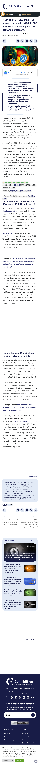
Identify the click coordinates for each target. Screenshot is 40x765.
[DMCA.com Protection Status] (20, 723)
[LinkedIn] (27, 41)
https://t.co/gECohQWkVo (20, 190)
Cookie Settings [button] (8, 760)
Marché (6, 737)
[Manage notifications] (35, 761)
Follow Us (25, 740)
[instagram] (16, 697)
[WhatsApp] (36, 41)
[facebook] (24, 697)
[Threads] (31, 41)
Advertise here (32, 476)
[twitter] (7, 697)
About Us (25, 733)
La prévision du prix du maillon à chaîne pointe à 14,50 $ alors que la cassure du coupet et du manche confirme (13, 581)
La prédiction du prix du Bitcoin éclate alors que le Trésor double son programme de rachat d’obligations (12, 568)
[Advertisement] (20, 328)
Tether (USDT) (8, 233)
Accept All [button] (19, 760)
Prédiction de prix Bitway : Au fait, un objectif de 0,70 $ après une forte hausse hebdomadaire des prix (13, 593)
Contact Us (25, 737)
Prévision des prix (10, 740)
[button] (36, 6)
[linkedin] (28, 697)
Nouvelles (7, 733)
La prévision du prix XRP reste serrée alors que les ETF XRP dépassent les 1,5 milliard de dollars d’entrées (12, 604)
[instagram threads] (20, 697)
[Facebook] (18, 41)
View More (31, 541)
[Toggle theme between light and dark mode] (28, 6)
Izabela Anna (7, 33)
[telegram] (12, 697)
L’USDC (10, 504)
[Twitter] (22, 41)
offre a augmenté (21, 421)
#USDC (17, 185)
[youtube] (32, 697)
